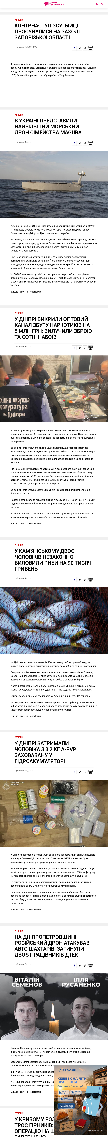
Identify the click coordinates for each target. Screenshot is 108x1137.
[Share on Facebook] (74, 48)
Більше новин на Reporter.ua (26, 291)
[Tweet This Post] (79, 48)
